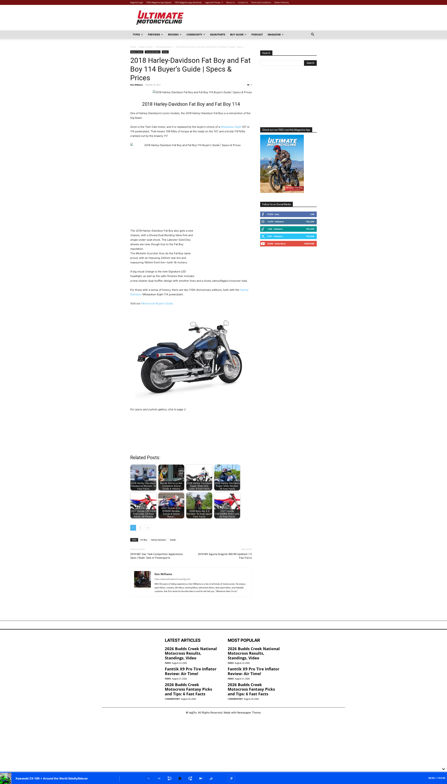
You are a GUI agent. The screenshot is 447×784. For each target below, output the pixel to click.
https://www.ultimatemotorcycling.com (172, 579)
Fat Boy (143, 539)
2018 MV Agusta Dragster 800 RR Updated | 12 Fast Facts (225, 556)
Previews (154, 34)
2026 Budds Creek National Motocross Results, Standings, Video (191, 653)
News (165, 52)
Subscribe (309, 243)
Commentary (172, 698)
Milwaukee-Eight (231, 126)
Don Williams (136, 84)
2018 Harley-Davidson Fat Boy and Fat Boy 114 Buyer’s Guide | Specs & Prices (190, 69)
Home (133, 46)
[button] (312, 34)
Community (194, 34)
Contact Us (243, 2)
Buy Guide (237, 34)
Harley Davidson (158, 539)
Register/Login (136, 2)
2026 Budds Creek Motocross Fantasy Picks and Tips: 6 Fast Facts (188, 689)
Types (136, 34)
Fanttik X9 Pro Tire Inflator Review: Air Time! (191, 671)
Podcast (257, 34)
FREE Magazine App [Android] (188, 2)
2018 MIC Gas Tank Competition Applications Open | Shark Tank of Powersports (156, 556)
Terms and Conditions (261, 2)
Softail (173, 539)
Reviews (173, 34)
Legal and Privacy (213, 2)
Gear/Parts (217, 34)
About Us (230, 2)
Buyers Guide (146, 46)
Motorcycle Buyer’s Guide (157, 303)
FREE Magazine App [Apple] (158, 2)
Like (312, 214)
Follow (310, 221)
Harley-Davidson (164, 46)
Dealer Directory (281, 2)
